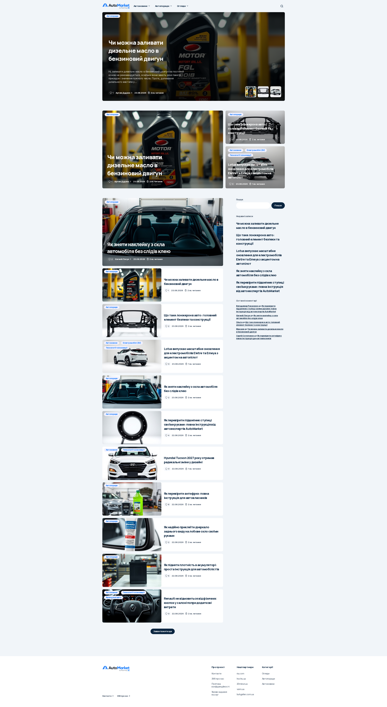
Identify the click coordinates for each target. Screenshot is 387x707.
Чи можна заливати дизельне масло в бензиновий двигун (257, 225)
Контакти (107, 696)
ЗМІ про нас (122, 696)
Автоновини (235, 150)
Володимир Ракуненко (247, 306)
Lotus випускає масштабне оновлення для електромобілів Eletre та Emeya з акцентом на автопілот (259, 257)
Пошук (239, 199)
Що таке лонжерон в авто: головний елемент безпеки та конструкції (257, 239)
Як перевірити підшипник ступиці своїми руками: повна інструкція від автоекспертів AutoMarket (260, 286)
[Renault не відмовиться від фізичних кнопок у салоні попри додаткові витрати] (131, 606)
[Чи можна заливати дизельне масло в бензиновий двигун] (162, 149)
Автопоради (112, 16)
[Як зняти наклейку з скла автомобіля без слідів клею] (162, 232)
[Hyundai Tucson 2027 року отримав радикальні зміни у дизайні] (131, 463)
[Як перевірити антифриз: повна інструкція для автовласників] (131, 499)
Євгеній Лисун (243, 315)
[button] (281, 6)
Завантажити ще (162, 631)
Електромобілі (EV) (256, 150)
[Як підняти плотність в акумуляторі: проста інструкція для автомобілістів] (131, 570)
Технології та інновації (240, 155)
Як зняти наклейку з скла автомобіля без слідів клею (256, 273)
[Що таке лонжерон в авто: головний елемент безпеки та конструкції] (193, 56)
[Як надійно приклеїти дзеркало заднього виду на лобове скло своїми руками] (131, 534)
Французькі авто (113, 597)
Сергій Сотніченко (245, 335)
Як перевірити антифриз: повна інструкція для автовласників (259, 337)
